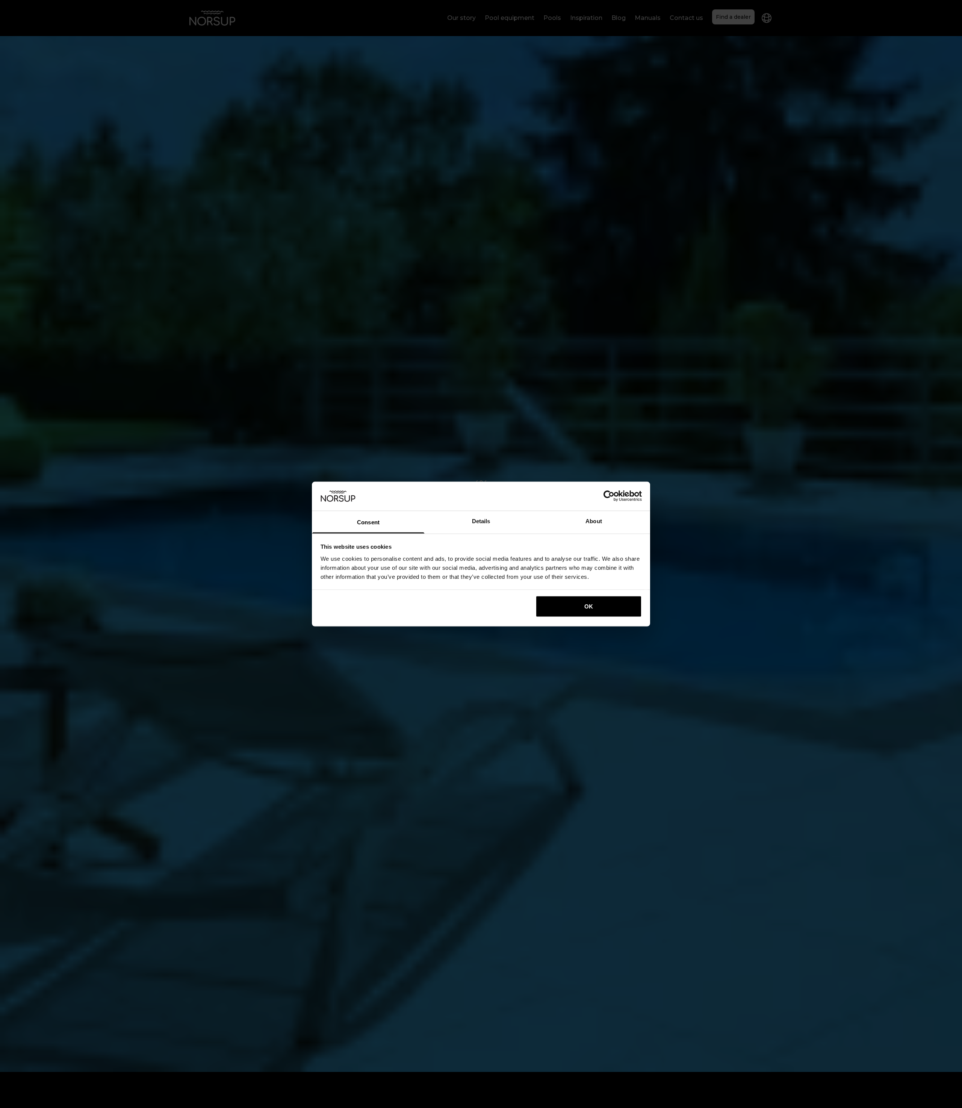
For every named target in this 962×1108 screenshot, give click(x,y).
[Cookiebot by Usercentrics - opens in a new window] (609, 496)
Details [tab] (481, 521)
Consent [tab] (368, 522)
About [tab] (593, 521)
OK (588, 606)
